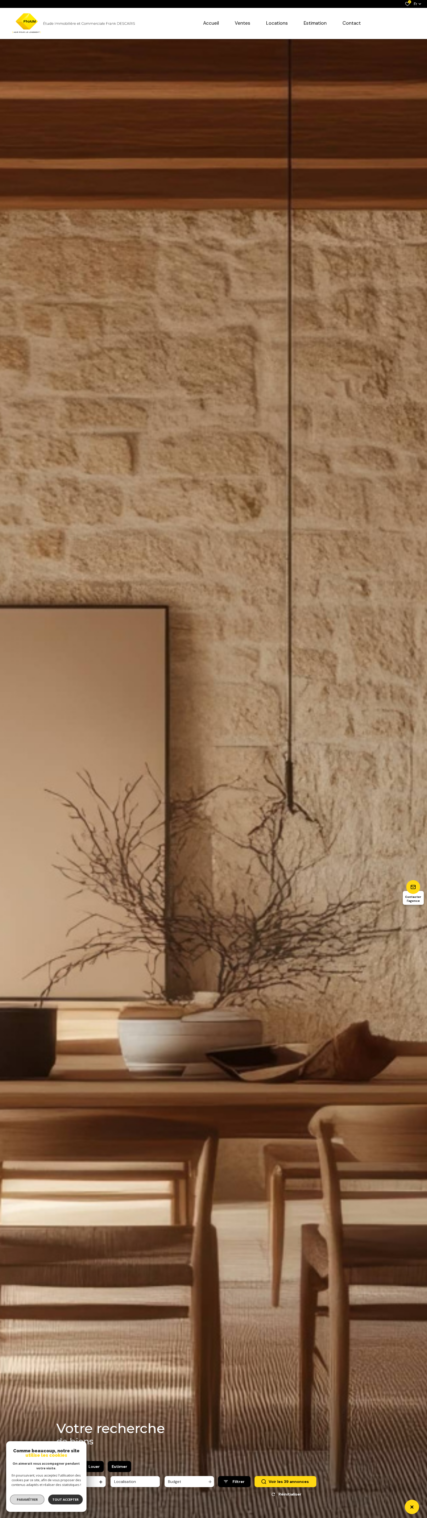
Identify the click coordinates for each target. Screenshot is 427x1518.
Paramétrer (27, 1499)
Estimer (119, 1466)
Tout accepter (65, 1499)
